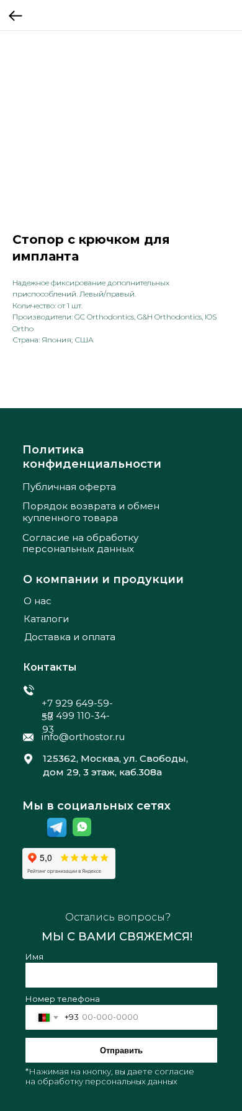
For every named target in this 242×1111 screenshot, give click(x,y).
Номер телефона (62, 999)
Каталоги (46, 619)
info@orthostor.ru (83, 737)
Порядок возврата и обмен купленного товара (90, 512)
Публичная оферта (69, 487)
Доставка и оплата (69, 637)
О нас (38, 601)
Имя (34, 957)
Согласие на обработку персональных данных (80, 543)
